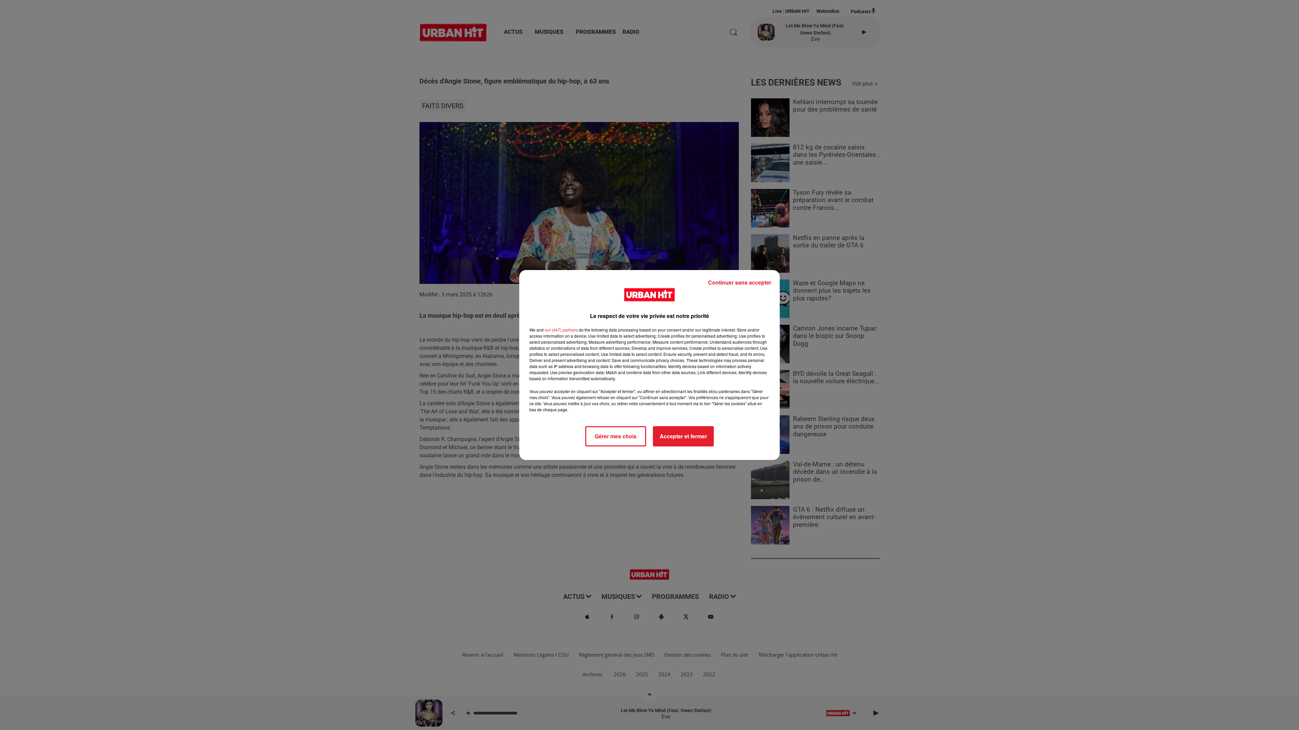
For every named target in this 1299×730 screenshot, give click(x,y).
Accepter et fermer (683, 436)
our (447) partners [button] (561, 330)
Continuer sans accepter (739, 282)
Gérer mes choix (616, 436)
